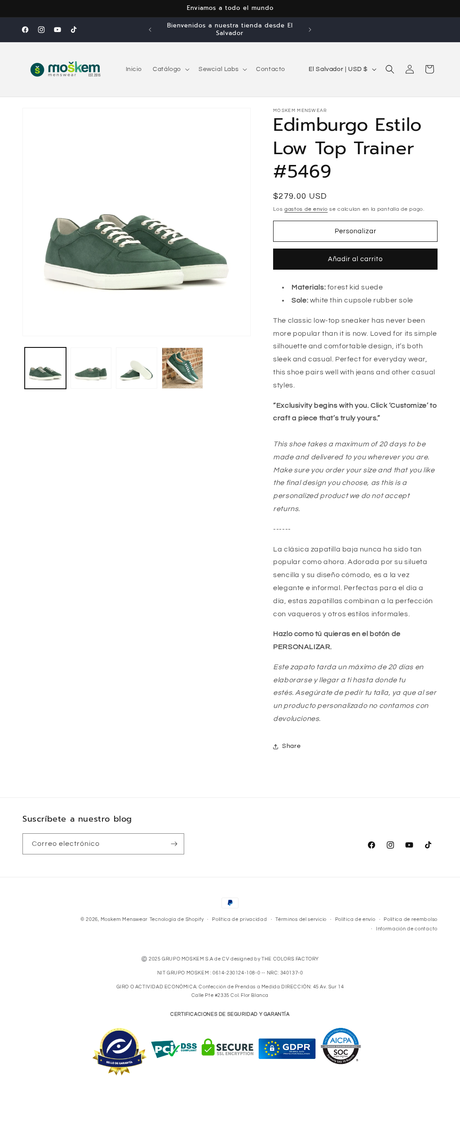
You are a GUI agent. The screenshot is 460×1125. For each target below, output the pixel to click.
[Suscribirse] (174, 843)
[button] (170, 69)
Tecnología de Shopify (177, 919)
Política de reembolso (411, 919)
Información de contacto (407, 928)
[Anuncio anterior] (150, 29)
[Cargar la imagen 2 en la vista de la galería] (91, 368)
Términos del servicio (301, 919)
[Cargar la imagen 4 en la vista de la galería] (182, 368)
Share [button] (291, 746)
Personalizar (355, 231)
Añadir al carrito (355, 259)
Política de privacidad (239, 919)
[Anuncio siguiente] (310, 29)
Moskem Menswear (124, 919)
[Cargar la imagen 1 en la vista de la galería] (45, 368)
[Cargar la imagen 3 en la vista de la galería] (136, 368)
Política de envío (355, 919)
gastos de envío (306, 209)
